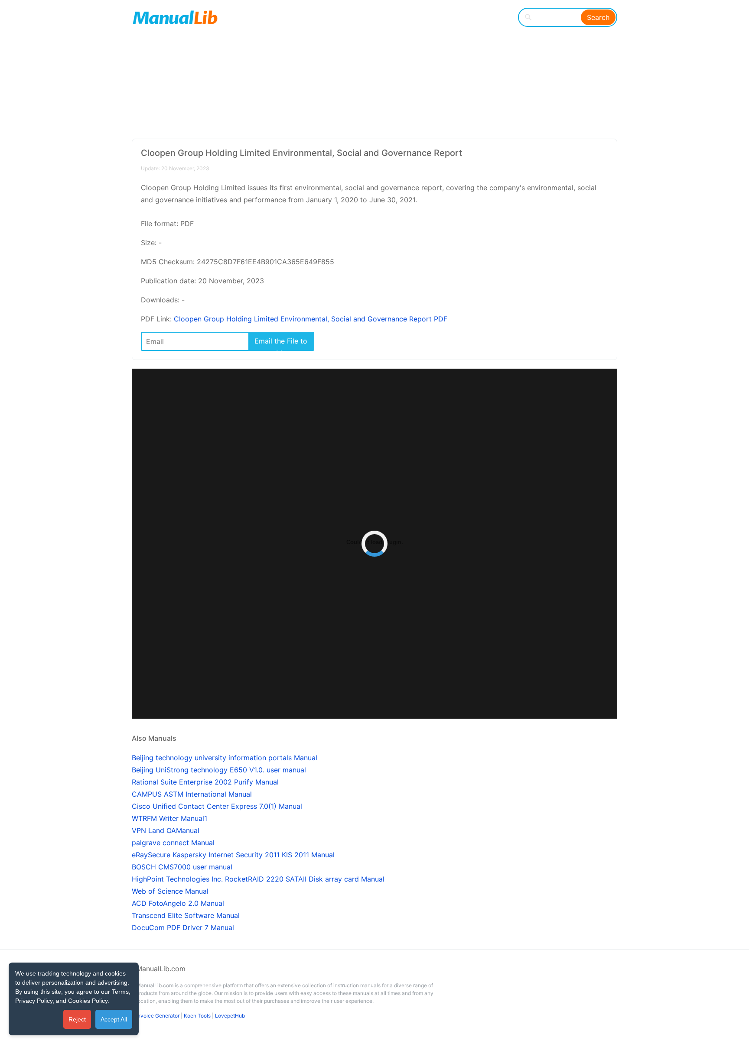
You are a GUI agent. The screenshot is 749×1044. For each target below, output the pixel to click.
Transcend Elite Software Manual (186, 915)
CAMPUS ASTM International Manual (192, 794)
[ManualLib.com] (175, 17)
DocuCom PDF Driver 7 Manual (183, 927)
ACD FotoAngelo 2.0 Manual (178, 903)
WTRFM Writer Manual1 (169, 818)
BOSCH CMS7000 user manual (182, 866)
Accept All (114, 1019)
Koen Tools (197, 1015)
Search (598, 17)
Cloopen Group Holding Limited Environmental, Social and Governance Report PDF (310, 318)
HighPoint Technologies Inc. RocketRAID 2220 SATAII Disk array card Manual (258, 879)
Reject (77, 1019)
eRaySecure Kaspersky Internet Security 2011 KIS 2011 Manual (233, 854)
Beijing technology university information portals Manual (224, 757)
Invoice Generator (157, 1015)
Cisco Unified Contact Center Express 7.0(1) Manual (217, 806)
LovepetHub (230, 1015)
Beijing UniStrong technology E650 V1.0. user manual (219, 769)
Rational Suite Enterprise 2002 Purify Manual (205, 782)
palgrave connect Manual (173, 842)
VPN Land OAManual (165, 830)
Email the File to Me (280, 343)
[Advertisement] (368, 69)
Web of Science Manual (170, 891)
